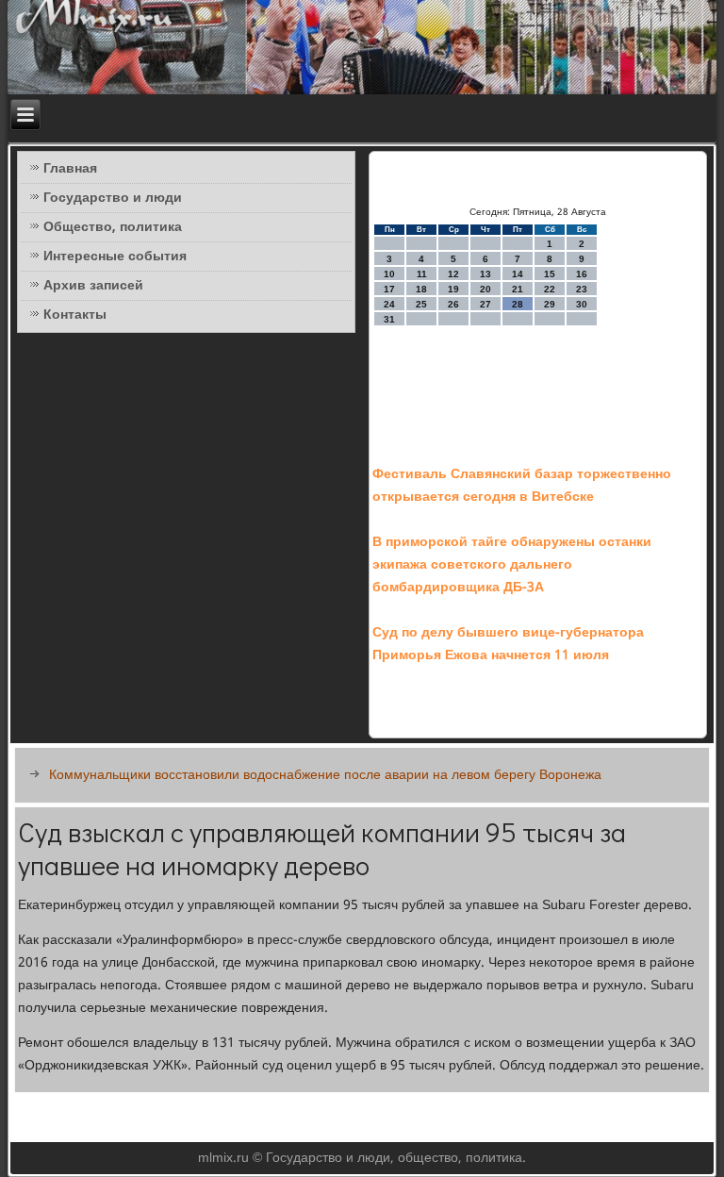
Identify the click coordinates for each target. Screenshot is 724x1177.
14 (517, 274)
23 (581, 289)
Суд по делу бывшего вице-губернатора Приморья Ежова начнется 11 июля (508, 644)
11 (422, 274)
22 (549, 289)
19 (453, 289)
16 (581, 274)
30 (581, 304)
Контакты (75, 315)
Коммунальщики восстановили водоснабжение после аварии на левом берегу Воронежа (325, 775)
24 (389, 304)
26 (453, 304)
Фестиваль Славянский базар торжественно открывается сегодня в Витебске (521, 485)
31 (389, 319)
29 (549, 304)
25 (421, 304)
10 (389, 274)
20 (485, 289)
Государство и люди (112, 198)
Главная (70, 168)
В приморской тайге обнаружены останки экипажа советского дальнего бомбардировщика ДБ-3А (511, 565)
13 (485, 274)
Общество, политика (112, 227)
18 (421, 289)
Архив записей (93, 285)
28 (517, 304)
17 (389, 289)
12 (453, 274)
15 (549, 274)
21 (517, 289)
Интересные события (115, 256)
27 (485, 304)
